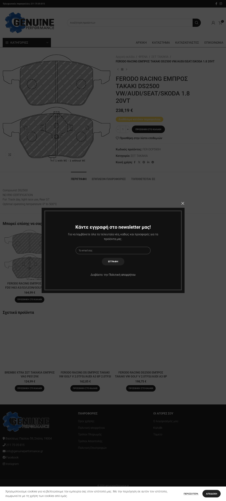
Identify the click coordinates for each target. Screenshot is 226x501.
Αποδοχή (211, 493)
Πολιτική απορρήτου (122, 274)
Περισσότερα (191, 493)
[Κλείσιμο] (182, 203)
